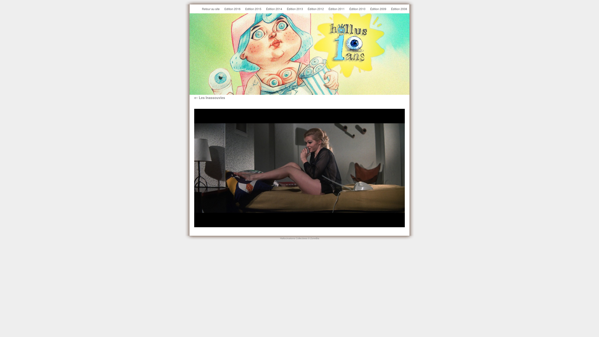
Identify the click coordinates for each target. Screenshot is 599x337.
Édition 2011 (337, 9)
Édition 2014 (274, 9)
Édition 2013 (295, 9)
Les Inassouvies (209, 97)
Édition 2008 (399, 9)
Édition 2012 (316, 9)
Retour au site (211, 9)
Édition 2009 (378, 9)
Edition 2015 (253, 9)
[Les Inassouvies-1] (299, 168)
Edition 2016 (232, 9)
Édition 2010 (357, 9)
